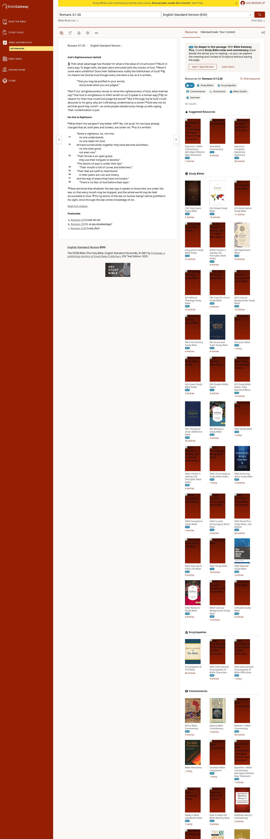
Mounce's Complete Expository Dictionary (239, 150)
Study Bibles (196, 173)
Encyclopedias (197, 632)
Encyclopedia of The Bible (193, 668)
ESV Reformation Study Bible (243, 209)
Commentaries (198, 691)
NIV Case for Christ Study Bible (220, 299)
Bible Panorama (193, 767)
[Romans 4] (176, 139)
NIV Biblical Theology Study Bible (193, 300)
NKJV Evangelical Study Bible (193, 522)
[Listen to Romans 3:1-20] (96, 32)
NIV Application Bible (242, 251)
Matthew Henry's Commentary (243, 816)
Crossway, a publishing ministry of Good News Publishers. (116, 254)
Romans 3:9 (78, 220)
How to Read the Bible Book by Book (219, 816)
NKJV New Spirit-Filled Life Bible (193, 567)
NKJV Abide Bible (243, 429)
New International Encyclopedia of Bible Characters (219, 669)
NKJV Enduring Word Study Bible (243, 475)
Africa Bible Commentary (191, 727)
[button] (252, 3)
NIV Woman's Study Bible (217, 430)
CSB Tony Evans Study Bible (193, 209)
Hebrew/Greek (209, 32)
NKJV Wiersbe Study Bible (241, 567)
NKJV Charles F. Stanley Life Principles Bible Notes (193, 478)
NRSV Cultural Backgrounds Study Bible (220, 610)
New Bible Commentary (216, 148)
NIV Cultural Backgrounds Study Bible (244, 300)
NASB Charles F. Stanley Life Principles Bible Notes (218, 254)
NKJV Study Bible (218, 566)
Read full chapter (78, 206)
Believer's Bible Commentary (242, 727)
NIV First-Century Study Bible (194, 344)
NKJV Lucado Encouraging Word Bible (219, 524)
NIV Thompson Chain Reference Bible (193, 432)
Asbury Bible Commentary (216, 727)
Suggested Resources (202, 111)
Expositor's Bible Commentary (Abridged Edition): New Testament (195, 150)
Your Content (227, 32)
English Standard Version (83, 247)
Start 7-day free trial (202, 66)
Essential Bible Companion (217, 769)
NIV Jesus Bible (242, 342)
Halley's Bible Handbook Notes (193, 816)
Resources (191, 32)
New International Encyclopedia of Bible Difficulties (243, 669)
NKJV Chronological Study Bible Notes (220, 475)
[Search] (259, 15)
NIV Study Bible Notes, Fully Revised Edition (242, 387)
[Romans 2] (59, 139)
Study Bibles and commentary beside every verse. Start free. (148, 3)
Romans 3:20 (78, 228)
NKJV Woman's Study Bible (192, 609)
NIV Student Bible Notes (219, 385)
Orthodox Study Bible (242, 609)
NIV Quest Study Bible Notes (193, 385)
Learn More (228, 66)
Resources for (203, 78)
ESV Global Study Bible (218, 209)
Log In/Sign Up (255, 3)
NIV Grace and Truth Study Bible (219, 344)
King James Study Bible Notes (194, 251)
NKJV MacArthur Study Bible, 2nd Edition (243, 524)
